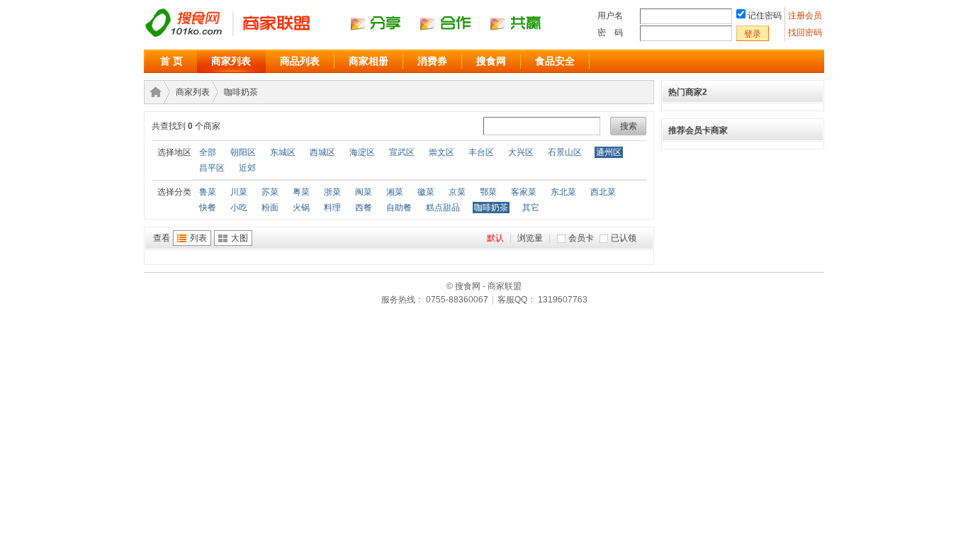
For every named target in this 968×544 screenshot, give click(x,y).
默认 (495, 238)
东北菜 (563, 192)
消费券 (432, 61)
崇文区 (441, 152)
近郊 (247, 168)
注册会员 (806, 16)
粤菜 (301, 192)
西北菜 (603, 192)
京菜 (457, 192)
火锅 (301, 207)
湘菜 (394, 192)
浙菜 (332, 192)
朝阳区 (243, 152)
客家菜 (523, 192)
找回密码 (805, 33)
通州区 (608, 152)
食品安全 (555, 61)
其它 (530, 207)
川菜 (238, 192)
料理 (332, 207)
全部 (207, 152)
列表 (198, 238)
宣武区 (402, 152)
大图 (239, 238)
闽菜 (363, 192)
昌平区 (212, 168)
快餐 (207, 207)
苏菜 (269, 192)
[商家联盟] (356, 36)
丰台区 (481, 152)
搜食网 (491, 61)
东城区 (283, 152)
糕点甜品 (443, 207)
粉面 (269, 207)
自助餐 (399, 207)
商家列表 (231, 61)
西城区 (322, 152)
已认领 (623, 238)
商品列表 (300, 61)
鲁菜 (207, 192)
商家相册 (368, 61)
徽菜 (425, 192)
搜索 (628, 126)
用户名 (610, 16)
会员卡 (581, 238)
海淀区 (362, 152)
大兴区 (521, 152)
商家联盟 (153, 92)
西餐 (363, 207)
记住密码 (765, 16)
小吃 (238, 207)
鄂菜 (488, 192)
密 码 (610, 33)
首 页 (171, 61)
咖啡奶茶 (241, 92)
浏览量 (530, 238)
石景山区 (565, 152)
